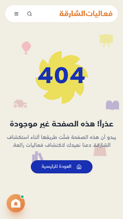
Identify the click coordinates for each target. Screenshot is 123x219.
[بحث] (29, 14)
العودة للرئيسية (56, 166)
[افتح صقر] (16, 203)
